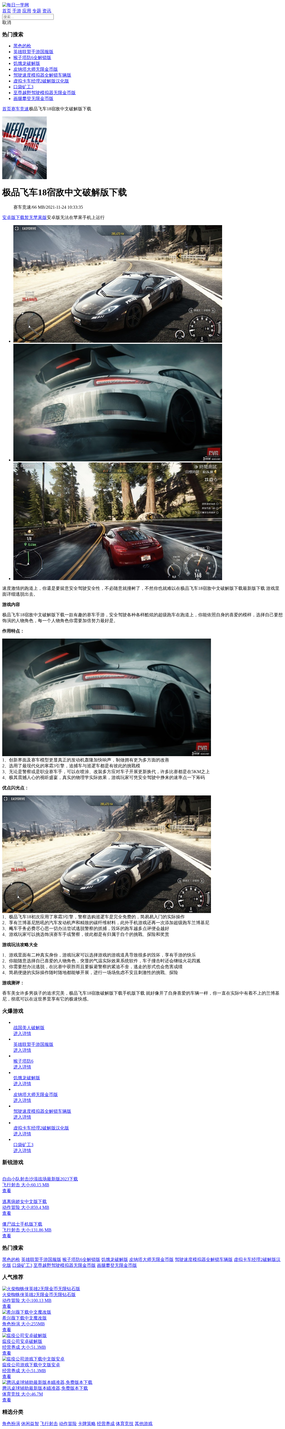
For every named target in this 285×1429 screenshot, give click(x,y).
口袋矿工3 (23, 86)
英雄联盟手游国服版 (33, 51)
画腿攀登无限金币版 (33, 98)
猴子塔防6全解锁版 (32, 57)
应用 (26, 10)
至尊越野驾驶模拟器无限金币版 (44, 92)
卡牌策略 (87, 1423)
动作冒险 (68, 1423)
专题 (36, 10)
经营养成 (106, 1423)
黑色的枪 (22, 45)
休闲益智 (30, 1423)
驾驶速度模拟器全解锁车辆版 (42, 75)
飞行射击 (49, 1423)
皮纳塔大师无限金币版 (35, 69)
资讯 (46, 10)
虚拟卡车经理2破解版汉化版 (41, 81)
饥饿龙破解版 (26, 63)
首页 (6, 10)
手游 (16, 10)
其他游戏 (144, 1423)
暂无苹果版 (35, 217)
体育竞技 (125, 1423)
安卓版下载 (13, 217)
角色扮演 (11, 1423)
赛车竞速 (20, 108)
